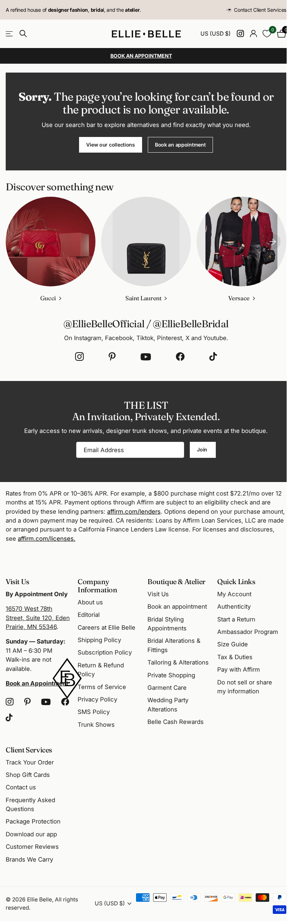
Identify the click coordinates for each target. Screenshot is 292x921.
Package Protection (33, 821)
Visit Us (158, 594)
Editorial (89, 614)
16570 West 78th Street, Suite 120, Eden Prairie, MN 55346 (38, 617)
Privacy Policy (97, 699)
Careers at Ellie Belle (106, 627)
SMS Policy (94, 711)
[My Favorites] (267, 34)
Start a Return (236, 619)
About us (90, 602)
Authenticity (234, 606)
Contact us (21, 787)
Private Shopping (171, 675)
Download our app (31, 834)
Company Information (97, 585)
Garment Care (167, 687)
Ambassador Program (247, 631)
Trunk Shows (96, 724)
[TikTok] (213, 357)
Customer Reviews (32, 846)
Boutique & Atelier (176, 581)
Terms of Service (102, 686)
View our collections (110, 145)
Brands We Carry (29, 859)
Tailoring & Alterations (178, 662)
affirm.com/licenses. (46, 538)
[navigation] (272, 241)
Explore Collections (10, 34)
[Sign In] (253, 34)
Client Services (29, 749)
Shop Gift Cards (28, 774)
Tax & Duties (234, 657)
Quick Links (236, 581)
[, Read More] (240, 34)
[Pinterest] (112, 357)
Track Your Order (30, 762)
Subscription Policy (105, 652)
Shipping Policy (99, 640)
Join (203, 449)
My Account (234, 594)
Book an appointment (180, 145)
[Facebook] (180, 357)
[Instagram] (79, 357)
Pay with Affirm (238, 669)
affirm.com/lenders (134, 511)
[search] (23, 34)
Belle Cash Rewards (175, 721)
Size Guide (232, 644)
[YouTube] (146, 356)
